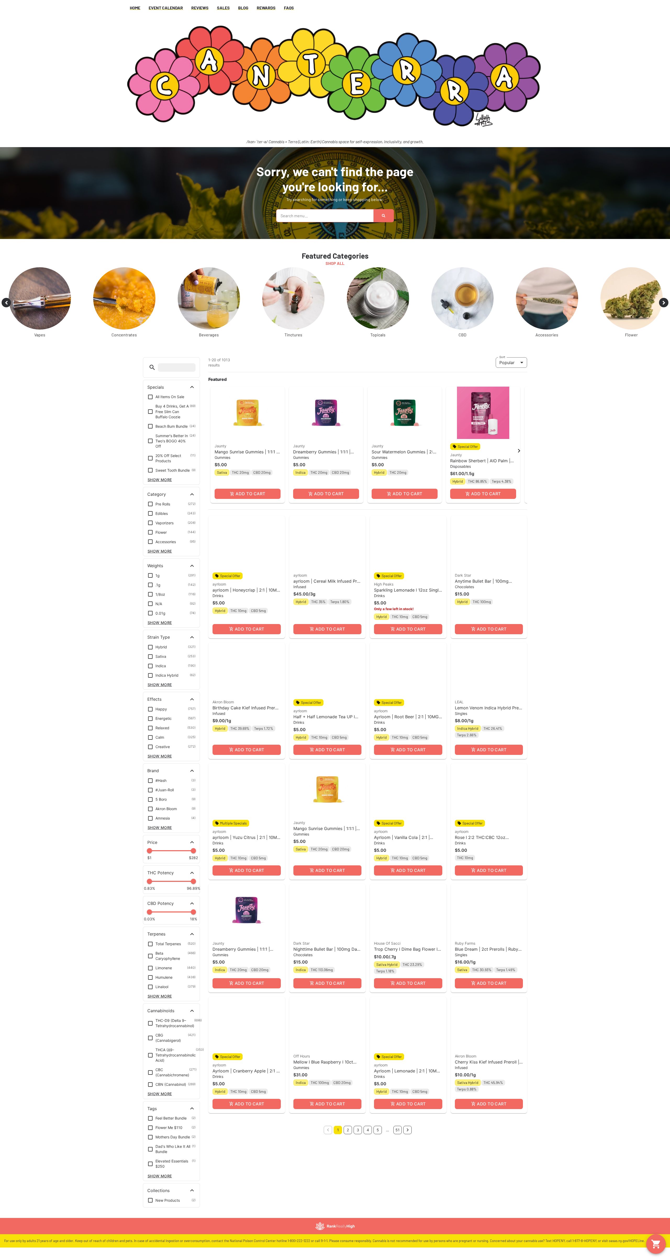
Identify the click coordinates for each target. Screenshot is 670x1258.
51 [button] (397, 1130)
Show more (160, 479)
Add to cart (250, 493)
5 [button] (378, 1130)
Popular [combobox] (507, 362)
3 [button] (358, 1130)
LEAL (459, 702)
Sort (502, 357)
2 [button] (348, 1130)
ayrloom (219, 584)
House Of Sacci (387, 943)
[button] (152, 367)
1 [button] (338, 1130)
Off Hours (301, 1056)
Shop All (335, 263)
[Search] (383, 215)
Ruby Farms (465, 943)
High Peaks (383, 584)
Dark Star (463, 575)
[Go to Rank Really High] (335, 1226)
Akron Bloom (223, 702)
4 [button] (368, 1130)
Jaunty (220, 446)
